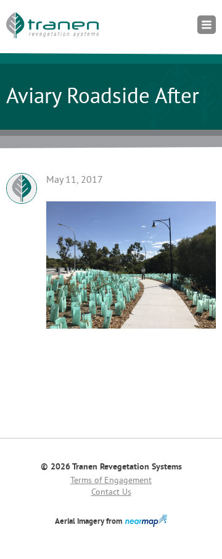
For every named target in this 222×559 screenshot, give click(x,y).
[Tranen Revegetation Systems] (52, 25)
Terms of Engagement (111, 481)
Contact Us (111, 492)
